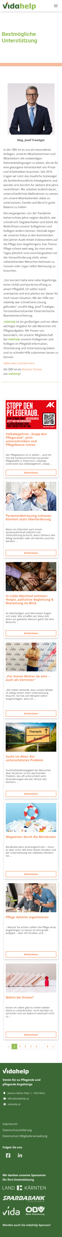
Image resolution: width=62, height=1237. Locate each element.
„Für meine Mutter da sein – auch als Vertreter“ (28, 678)
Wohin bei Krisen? (20, 997)
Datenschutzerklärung (17, 1130)
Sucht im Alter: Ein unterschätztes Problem (24, 758)
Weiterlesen (31, 472)
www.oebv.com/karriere (18, 363)
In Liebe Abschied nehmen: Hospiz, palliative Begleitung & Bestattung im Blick (30, 599)
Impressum (10, 1124)
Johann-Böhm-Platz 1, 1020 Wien (26, 1093)
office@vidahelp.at (18, 1098)
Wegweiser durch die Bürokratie (31, 837)
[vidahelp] (21, 6)
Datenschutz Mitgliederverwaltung (25, 1136)
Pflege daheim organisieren (27, 917)
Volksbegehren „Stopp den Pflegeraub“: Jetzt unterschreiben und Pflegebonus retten (26, 439)
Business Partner (32, 369)
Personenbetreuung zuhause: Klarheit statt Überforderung (28, 517)
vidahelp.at (14, 1104)
